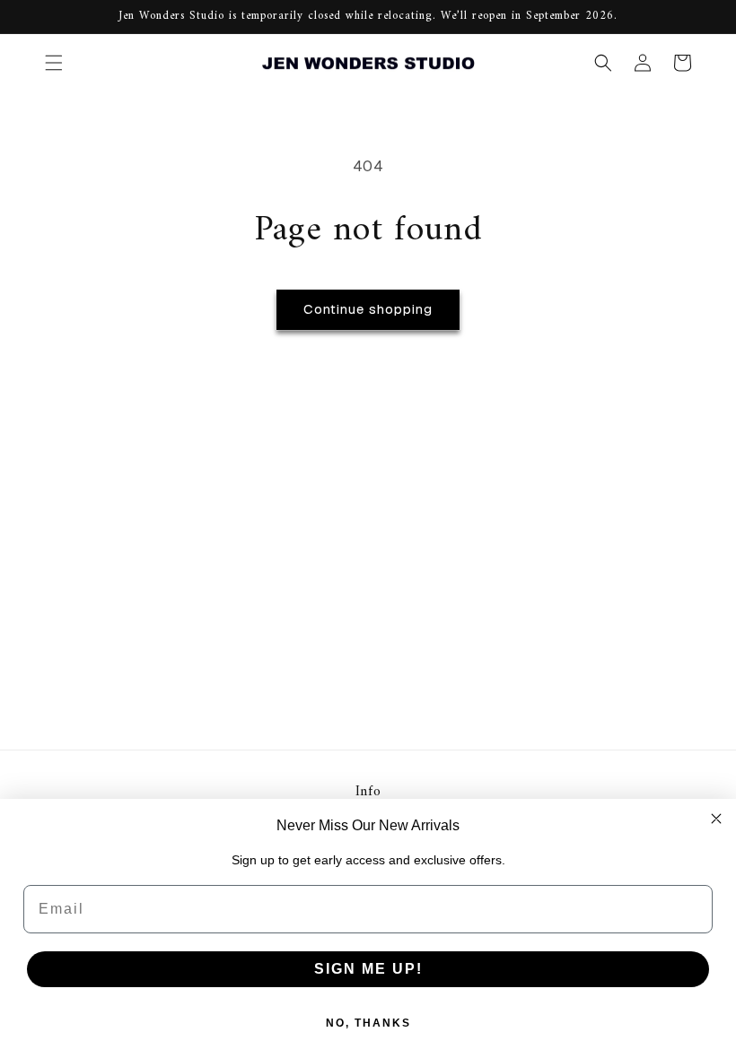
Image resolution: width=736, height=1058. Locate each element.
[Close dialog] (716, 818)
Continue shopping (368, 308)
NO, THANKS (368, 1023)
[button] (54, 62)
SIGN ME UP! (368, 968)
